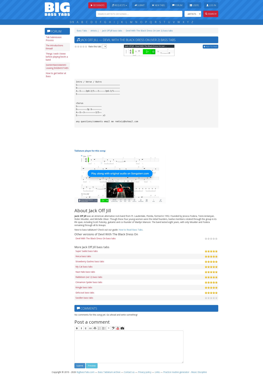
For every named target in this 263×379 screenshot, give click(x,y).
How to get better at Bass (56, 75)
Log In (212, 5)
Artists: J (94, 30)
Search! (211, 13)
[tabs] (113, 328)
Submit (141, 5)
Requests (120, 5)
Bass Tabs (82, 30)
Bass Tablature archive (109, 372)
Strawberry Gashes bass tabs (89, 261)
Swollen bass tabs (84, 297)
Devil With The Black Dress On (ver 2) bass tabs (149, 30)
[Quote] (109, 328)
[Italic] (81, 328)
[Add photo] (122, 328)
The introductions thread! (54, 47)
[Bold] (77, 328)
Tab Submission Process (53, 39)
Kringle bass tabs (83, 287)
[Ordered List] (99, 328)
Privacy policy (144, 372)
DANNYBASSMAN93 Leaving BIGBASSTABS (57, 66)
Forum (178, 5)
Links (157, 372)
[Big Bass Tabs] (57, 8)
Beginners (99, 5)
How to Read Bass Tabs (131, 229)
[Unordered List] (104, 328)
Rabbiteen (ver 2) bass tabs (88, 277)
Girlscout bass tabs (84, 292)
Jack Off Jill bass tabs (112, 30)
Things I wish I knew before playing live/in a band (57, 56)
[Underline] (86, 328)
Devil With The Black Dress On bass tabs (95, 238)
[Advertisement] (57, 126)
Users (195, 5)
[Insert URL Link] (90, 328)
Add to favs (211, 46)
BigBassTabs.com (85, 372)
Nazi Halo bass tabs (85, 271)
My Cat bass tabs (84, 266)
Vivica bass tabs (83, 256)
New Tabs (159, 5)
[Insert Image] (95, 328)
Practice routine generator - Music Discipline (185, 372)
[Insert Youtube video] (118, 328)
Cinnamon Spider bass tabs (88, 282)
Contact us (129, 372)
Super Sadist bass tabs (86, 251)
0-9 (72, 22)
